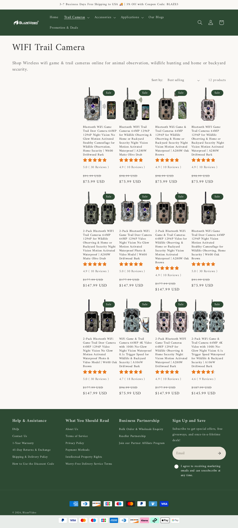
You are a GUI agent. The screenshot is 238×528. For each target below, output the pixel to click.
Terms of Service (77, 436)
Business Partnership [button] (139, 421)
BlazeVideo (29, 512)
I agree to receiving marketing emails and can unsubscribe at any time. (201, 471)
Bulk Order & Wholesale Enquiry (141, 429)
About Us (72, 429)
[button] (76, 17)
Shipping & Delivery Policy (30, 457)
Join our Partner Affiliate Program (142, 443)
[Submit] (219, 453)
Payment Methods (77, 450)
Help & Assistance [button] (29, 421)
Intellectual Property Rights (84, 457)
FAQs (16, 429)
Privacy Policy (75, 443)
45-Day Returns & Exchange (31, 450)
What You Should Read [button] (87, 421)
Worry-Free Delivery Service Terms (89, 464)
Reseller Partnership (132, 436)
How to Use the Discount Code (33, 464)
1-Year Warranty (23, 443)
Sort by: (157, 80)
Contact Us (19, 436)
